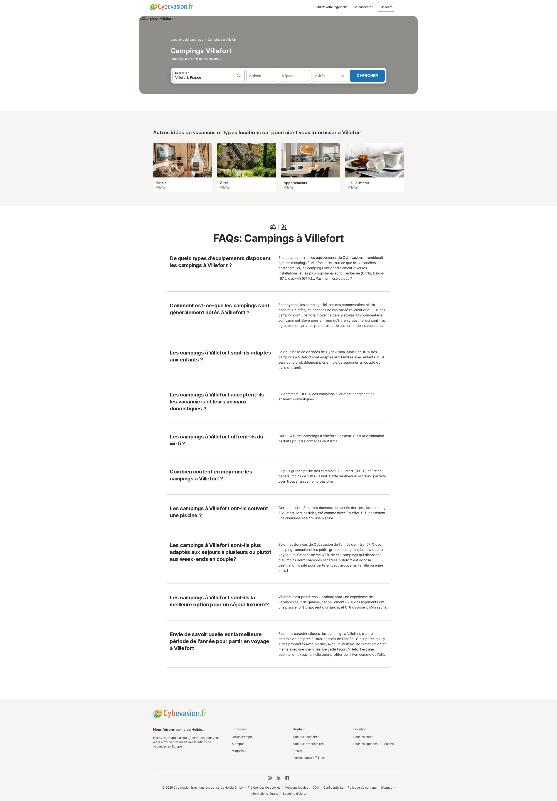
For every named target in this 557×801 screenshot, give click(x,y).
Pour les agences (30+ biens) (374, 744)
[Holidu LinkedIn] (278, 778)
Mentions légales (296, 787)
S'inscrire (386, 7)
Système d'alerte (295, 793)
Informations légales (264, 793)
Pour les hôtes (363, 737)
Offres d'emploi (242, 737)
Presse (297, 751)
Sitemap (387, 787)
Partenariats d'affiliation (309, 757)
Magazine (238, 751)
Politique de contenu (362, 787)
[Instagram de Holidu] (270, 778)
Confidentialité (333, 787)
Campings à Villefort (222, 39)
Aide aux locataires (306, 737)
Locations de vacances (187, 39)
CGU (315, 787)
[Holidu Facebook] (287, 778)
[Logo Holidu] (171, 7)
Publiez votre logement (330, 7)
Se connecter (363, 7)
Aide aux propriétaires (308, 744)
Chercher (367, 75)
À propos (238, 744)
